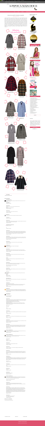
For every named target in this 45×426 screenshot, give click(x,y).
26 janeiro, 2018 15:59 (8, 276)
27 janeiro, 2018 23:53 (8, 317)
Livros (18, 11)
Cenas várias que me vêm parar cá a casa (34, 99)
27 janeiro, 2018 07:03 (8, 296)
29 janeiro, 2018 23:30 (8, 380)
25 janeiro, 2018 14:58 (8, 203)
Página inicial (16, 416)
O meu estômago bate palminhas (34, 107)
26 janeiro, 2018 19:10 (8, 286)
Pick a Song (31, 108)
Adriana (7, 214)
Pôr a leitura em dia (32, 110)
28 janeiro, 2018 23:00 (8, 340)
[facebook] (31, 46)
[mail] (34, 46)
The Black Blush (7, 217)
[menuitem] (4, 0)
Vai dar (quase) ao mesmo (33, 112)
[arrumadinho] (40, 46)
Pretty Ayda (7, 293)
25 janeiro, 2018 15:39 (8, 208)
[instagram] (32, 46)
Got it (39, 1)
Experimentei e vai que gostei (33, 102)
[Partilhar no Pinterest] (9, 194)
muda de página (25, 423)
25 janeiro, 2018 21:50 (8, 239)
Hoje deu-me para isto (32, 104)
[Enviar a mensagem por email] (6, 194)
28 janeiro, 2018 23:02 (8, 344)
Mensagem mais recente (7, 416)
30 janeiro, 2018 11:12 (8, 384)
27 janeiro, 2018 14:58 (8, 313)
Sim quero (31, 111)
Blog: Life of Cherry (8, 275)
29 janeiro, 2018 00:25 (8, 348)
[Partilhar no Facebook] (8, 194)
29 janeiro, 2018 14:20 (8, 366)
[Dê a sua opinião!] (7, 194)
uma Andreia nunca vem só (9, 224)
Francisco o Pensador (8, 334)
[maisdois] (38, 46)
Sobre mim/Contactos (28, 11)
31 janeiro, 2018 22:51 (8, 397)
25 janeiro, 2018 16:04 (8, 222)
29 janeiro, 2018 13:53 (8, 361)
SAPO (2, 0)
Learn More (36, 1)
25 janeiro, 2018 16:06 (8, 228)
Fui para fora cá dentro (32, 103)
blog (14, 11)
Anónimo (7, 288)
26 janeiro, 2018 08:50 (8, 251)
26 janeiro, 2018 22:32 (8, 291)
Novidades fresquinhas (32, 106)
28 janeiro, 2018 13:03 (8, 322)
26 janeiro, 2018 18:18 (8, 280)
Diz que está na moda (9, 195)
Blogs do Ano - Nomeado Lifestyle (33, 14)
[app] (36, 46)
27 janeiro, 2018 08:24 (8, 308)
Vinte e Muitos (7, 202)
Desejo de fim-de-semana (33, 100)
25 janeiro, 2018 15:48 (8, 212)
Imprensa (23, 11)
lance (19, 423)
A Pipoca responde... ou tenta (33, 98)
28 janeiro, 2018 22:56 (8, 332)
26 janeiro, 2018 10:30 (8, 260)
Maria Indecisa (8, 278)
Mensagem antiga (25, 416)
